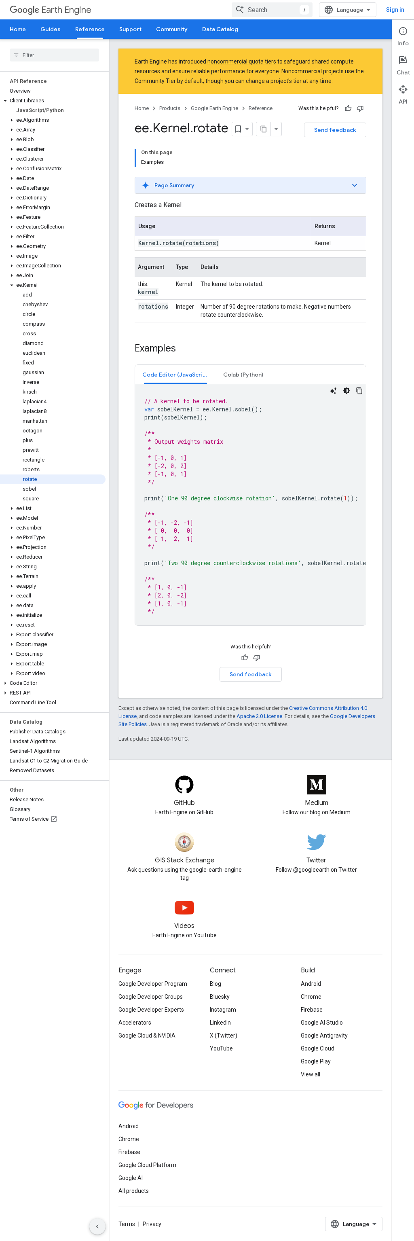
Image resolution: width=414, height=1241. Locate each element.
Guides (50, 29)
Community (172, 29)
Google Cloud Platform (147, 1165)
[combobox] (272, 9)
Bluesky (220, 996)
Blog (215, 984)
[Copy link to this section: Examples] (184, 349)
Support (130, 29)
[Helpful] (348, 108)
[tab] (175, 374)
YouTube (221, 1048)
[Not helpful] (360, 108)
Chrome (311, 996)
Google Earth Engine (214, 108)
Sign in (395, 9)
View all (310, 1074)
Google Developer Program (152, 984)
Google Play (316, 1061)
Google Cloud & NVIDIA (146, 1035)
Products (169, 108)
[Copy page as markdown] (263, 129)
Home (18, 29)
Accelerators (134, 1022)
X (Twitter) (223, 1035)
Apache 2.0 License (259, 716)
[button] (53, 101)
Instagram (223, 1009)
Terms (126, 1224)
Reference (90, 29)
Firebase (312, 1009)
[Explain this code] (333, 390)
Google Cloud (317, 1048)
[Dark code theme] (346, 390)
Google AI (130, 1178)
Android (311, 984)
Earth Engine (66, 9)
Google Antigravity (324, 1035)
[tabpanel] (250, 504)
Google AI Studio (322, 1022)
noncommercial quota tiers (241, 61)
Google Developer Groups (150, 996)
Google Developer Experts (151, 1009)
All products (133, 1191)
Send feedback (335, 129)
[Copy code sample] (359, 390)
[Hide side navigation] (97, 1226)
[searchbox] (54, 55)
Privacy (152, 1224)
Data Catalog (220, 29)
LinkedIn (220, 1022)
